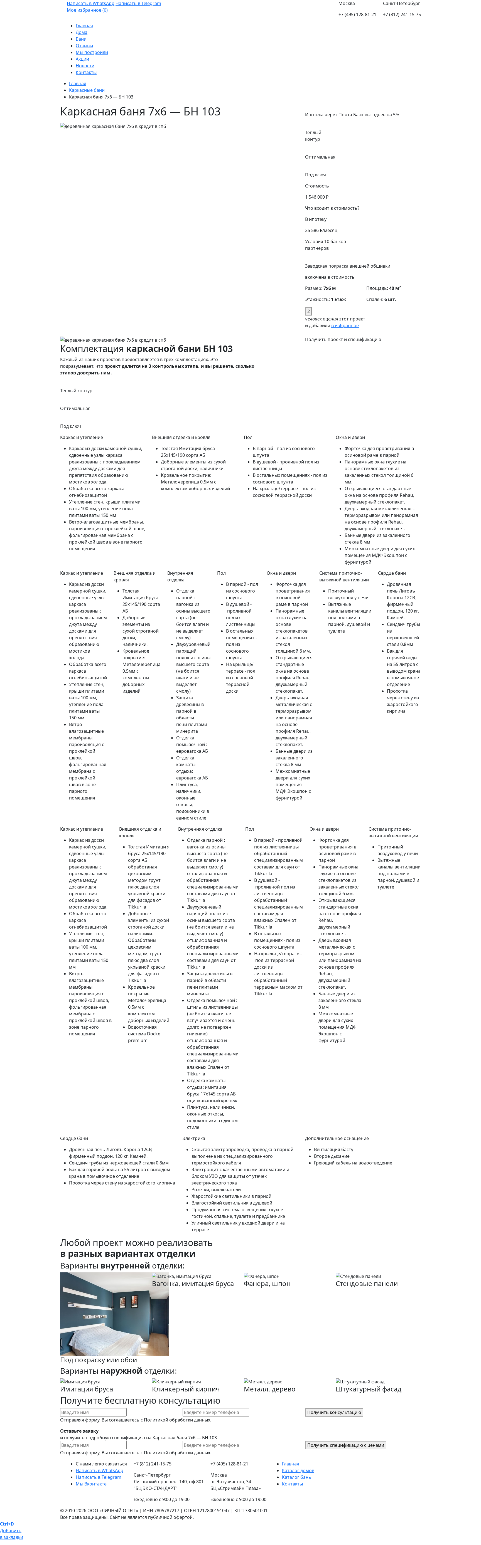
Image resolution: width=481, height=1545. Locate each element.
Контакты (86, 72)
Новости (85, 66)
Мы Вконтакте (91, 1484)
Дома (81, 32)
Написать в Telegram (138, 3)
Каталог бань (296, 1477)
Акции (82, 59)
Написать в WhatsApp (90, 3)
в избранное (345, 325)
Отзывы (84, 46)
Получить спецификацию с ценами (345, 1445)
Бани (81, 39)
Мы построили (92, 52)
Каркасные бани (87, 90)
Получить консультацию (334, 1412)
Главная (84, 26)
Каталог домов (298, 1470)
